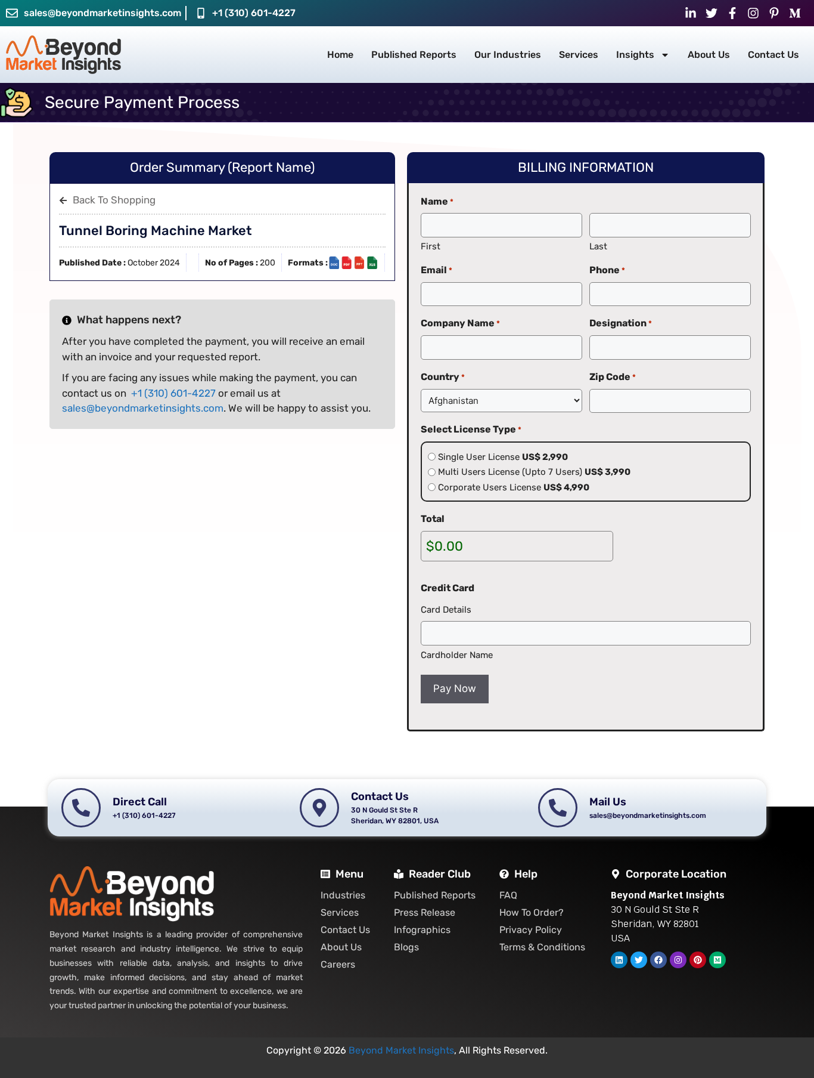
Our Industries (507, 54)
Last (598, 246)
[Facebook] (658, 960)
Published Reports (413, 54)
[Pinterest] (697, 960)
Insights (635, 54)
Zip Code (612, 376)
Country (443, 376)
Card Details (446, 609)
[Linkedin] (619, 960)
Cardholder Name (457, 655)
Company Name (460, 323)
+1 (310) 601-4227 (254, 12)
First (430, 246)
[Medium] (717, 960)
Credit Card (447, 588)
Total (433, 518)
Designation (620, 323)
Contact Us (773, 54)
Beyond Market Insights (401, 1050)
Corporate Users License (513, 487)
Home (340, 54)
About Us (709, 54)
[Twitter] (638, 960)
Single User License (503, 457)
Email (436, 270)
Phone (607, 270)
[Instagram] (678, 960)
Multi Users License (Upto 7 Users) (534, 472)
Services (578, 54)
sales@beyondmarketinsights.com (142, 408)
